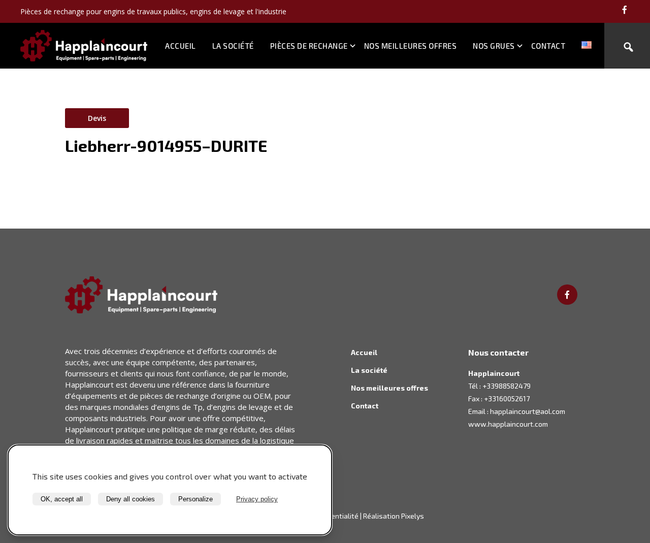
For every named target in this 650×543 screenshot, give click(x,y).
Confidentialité (335, 516)
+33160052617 (507, 398)
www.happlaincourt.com (508, 424)
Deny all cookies (130, 499)
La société (233, 45)
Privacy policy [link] (257, 499)
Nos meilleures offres (410, 45)
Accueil (180, 45)
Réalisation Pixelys (393, 516)
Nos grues (494, 45)
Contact (548, 45)
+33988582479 (506, 385)
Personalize (195, 499)
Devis (97, 118)
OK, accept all (62, 499)
